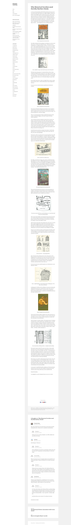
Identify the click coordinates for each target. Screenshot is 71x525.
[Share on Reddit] (42, 402)
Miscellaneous (15, 79)
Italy (13, 72)
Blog (13, 10)
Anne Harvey (36, 476)
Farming (47, 408)
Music (13, 81)
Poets (13, 84)
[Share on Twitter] (41, 402)
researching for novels (38, 409)
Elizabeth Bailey (37, 423)
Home (13, 9)
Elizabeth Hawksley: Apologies (17, 31)
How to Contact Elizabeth (16, 15)
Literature (14, 76)
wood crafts (43, 409)
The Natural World (15, 88)
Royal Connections (15, 87)
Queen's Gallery (15, 85)
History (14, 67)
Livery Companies (15, 78)
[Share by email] (45, 402)
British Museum (15, 48)
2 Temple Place (15, 45)
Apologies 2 (14, 25)
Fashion (14, 63)
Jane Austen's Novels (15, 75)
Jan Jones (35, 439)
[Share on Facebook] (40, 402)
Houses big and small (16, 69)
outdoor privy (33, 409)
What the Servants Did (16, 35)
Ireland (14, 70)
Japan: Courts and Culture (16, 21)
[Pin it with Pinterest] (43, 402)
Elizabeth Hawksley (15, 4)
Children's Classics (15, 54)
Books (13, 12)
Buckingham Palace (15, 50)
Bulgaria (14, 51)
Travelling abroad (15, 91)
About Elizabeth (15, 13)
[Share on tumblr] (44, 402)
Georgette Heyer (15, 66)
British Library (15, 47)
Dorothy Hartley (37, 408)
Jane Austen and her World (16, 73)
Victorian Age (14, 94)
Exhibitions (14, 60)
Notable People (15, 82)
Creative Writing (15, 57)
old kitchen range (50, 408)
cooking (34, 408)
